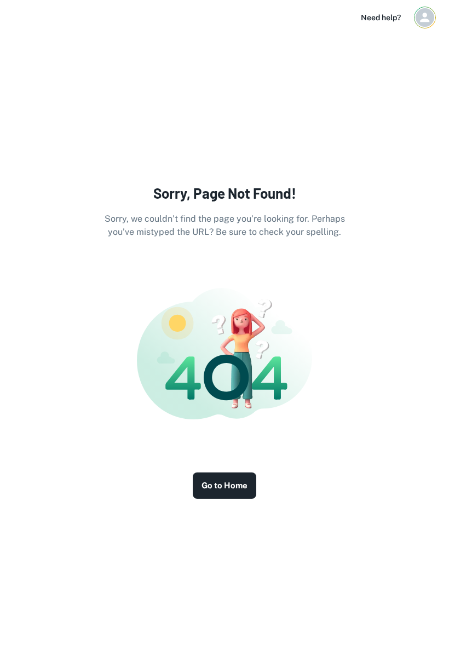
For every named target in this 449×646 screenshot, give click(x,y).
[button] (425, 17)
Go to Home (224, 485)
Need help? (381, 17)
